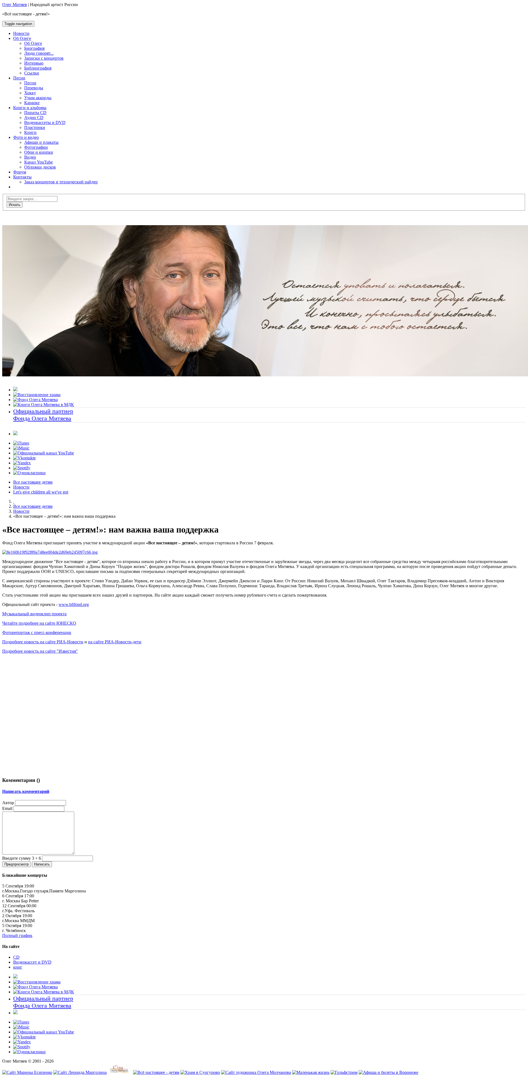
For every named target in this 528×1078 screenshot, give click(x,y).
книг (17, 967)
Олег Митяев (14, 4)
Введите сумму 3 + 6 (21, 858)
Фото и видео (26, 137)
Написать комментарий (25, 791)
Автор (8, 802)
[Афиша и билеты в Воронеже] (388, 1072)
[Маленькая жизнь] (310, 1072)
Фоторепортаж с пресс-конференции (36, 632)
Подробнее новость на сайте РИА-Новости (42, 641)
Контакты (22, 177)
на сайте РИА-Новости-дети (114, 641)
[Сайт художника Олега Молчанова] (256, 1072)
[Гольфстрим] (344, 1072)
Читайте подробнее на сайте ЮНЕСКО (39, 623)
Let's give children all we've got (40, 492)
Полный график (17, 935)
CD (16, 957)
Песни (19, 78)
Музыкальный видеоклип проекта (34, 613)
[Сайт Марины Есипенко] (27, 1072)
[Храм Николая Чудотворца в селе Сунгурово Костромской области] (200, 1072)
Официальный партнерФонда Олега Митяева (43, 415)
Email (7, 808)
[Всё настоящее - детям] (156, 1072)
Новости (21, 487)
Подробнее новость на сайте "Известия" (40, 651)
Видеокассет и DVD (32, 962)
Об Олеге (22, 38)
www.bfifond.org (74, 604)
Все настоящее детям (33, 482)
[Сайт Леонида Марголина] (80, 1072)
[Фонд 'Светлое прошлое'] (120, 1072)
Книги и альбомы (29, 107)
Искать (14, 205)
